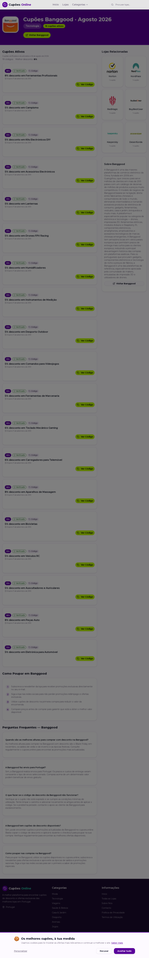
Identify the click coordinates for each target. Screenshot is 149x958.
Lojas (65, 4)
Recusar (104, 951)
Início (56, 4)
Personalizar (20, 951)
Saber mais (117, 943)
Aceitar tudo (124, 951)
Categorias (78, 4)
